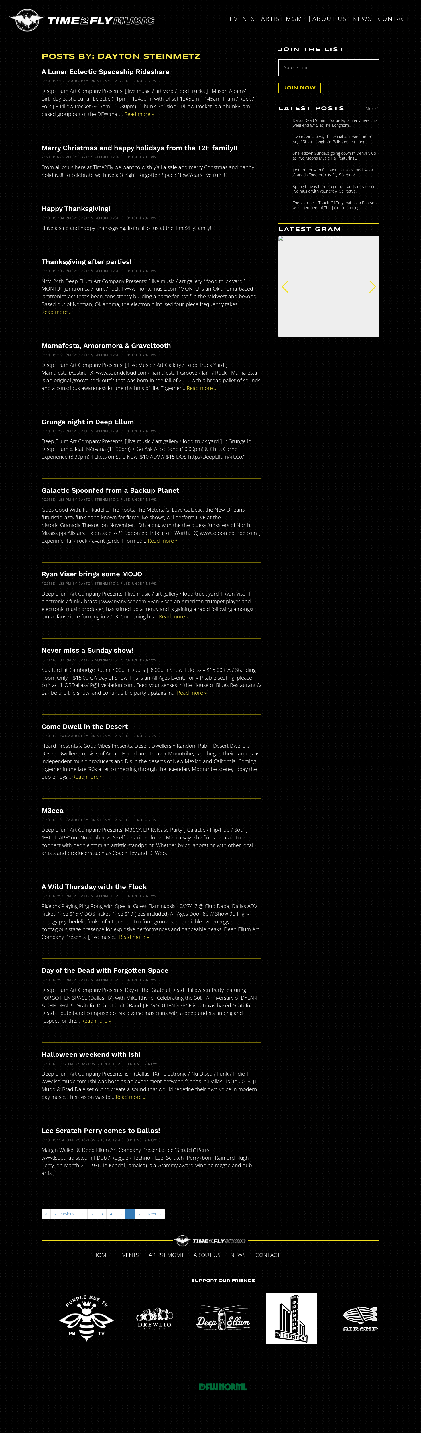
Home (101, 1255)
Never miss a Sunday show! (88, 650)
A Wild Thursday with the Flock (94, 887)
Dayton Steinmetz (99, 81)
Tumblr (314, 1254)
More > (372, 108)
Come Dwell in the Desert (85, 727)
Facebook (290, 1254)
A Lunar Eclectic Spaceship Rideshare (106, 72)
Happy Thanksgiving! (76, 209)
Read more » (139, 114)
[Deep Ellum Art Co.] (223, 1318)
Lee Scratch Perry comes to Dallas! (101, 1131)
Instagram (327, 1254)
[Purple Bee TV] (86, 1318)
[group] (328, 286)
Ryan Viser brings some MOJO (92, 574)
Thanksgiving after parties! (87, 262)
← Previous (64, 1214)
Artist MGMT (283, 19)
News (362, 19)
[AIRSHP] (359, 1318)
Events (242, 19)
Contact (394, 19)
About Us (329, 19)
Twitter (302, 1254)
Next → (155, 1214)
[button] (285, 287)
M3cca (53, 810)
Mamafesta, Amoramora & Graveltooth (106, 346)
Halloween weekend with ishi (91, 1054)
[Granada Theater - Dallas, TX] (291, 1318)
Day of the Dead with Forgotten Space (105, 970)
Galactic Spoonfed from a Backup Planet (110, 490)
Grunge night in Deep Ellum (88, 422)
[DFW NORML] (223, 1386)
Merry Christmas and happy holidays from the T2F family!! (139, 148)
